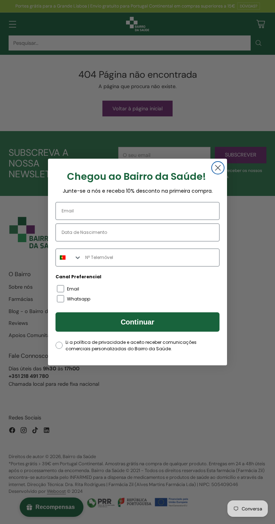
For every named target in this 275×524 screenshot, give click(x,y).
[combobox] (69, 257)
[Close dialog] (218, 168)
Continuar (137, 322)
